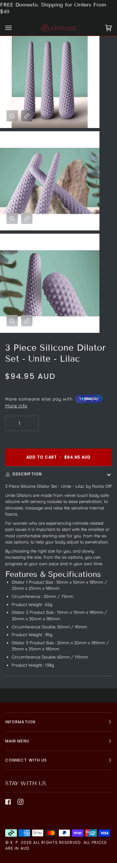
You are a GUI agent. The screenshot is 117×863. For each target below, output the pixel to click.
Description (27, 474)
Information (20, 722)
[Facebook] (8, 802)
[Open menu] (15, 27)
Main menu (17, 741)
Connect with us (26, 760)
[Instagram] (20, 802)
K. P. (14, 842)
